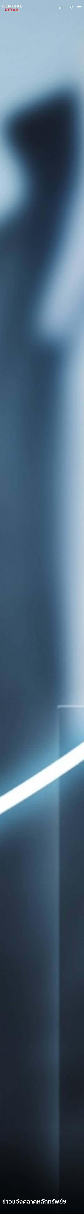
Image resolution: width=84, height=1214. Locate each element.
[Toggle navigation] (78, 7)
